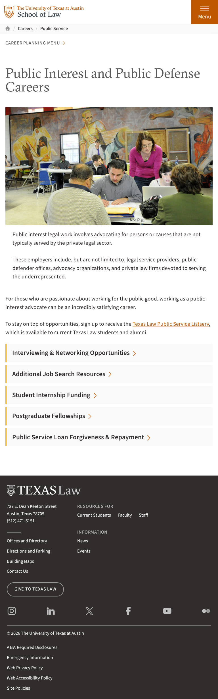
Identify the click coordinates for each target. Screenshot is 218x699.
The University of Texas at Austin (52, 633)
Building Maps (20, 561)
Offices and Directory (27, 541)
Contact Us (17, 571)
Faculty (125, 515)
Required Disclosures (32, 647)
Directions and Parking (28, 551)
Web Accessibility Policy (30, 678)
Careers (25, 28)
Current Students (94, 515)
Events (84, 551)
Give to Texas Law (35, 589)
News (82, 541)
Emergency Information (30, 657)
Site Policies (18, 688)
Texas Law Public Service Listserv (171, 324)
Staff (143, 515)
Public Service (54, 28)
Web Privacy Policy (25, 667)
